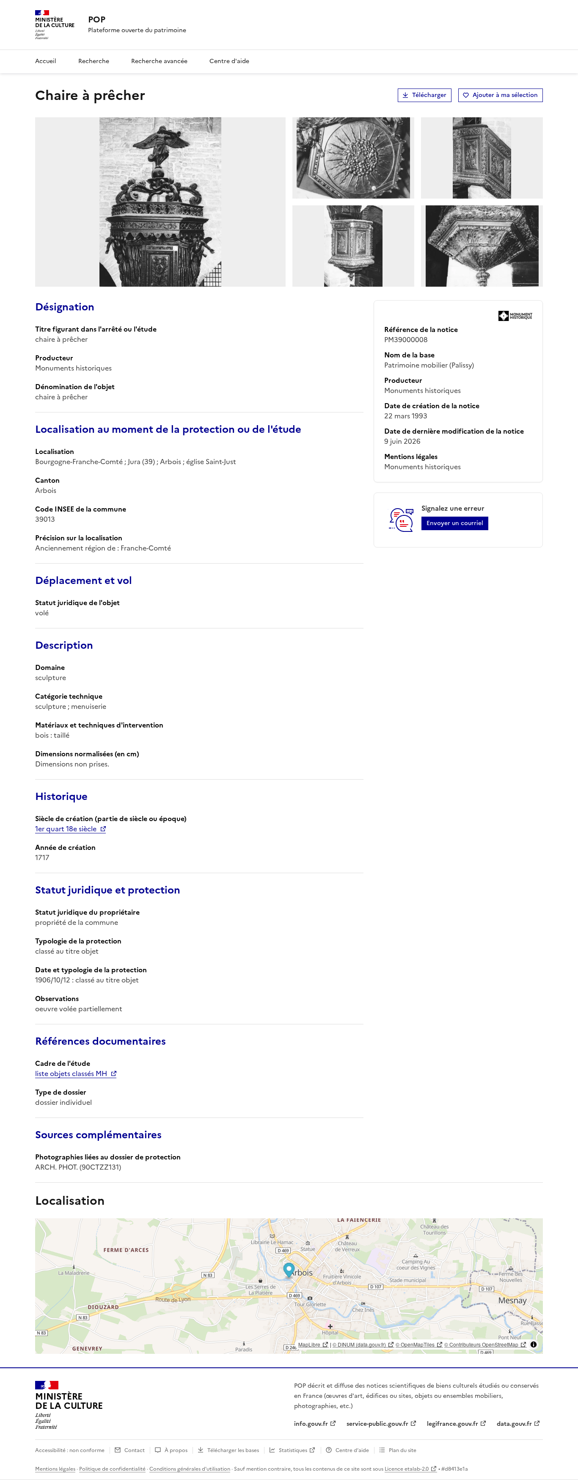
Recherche (93, 61)
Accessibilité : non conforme (70, 1450)
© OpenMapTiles (415, 1344)
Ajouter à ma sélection (505, 95)
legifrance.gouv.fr (452, 1423)
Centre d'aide (229, 61)
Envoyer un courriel (455, 523)
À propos (176, 1450)
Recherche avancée (159, 61)
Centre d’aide (352, 1450)
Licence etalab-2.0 (407, 1469)
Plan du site (402, 1450)
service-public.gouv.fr (377, 1423)
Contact (134, 1450)
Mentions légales (55, 1469)
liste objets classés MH (71, 1073)
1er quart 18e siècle (65, 829)
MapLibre (309, 1344)
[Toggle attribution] (533, 1344)
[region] (289, 1286)
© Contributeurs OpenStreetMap (481, 1344)
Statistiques (293, 1450)
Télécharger (429, 95)
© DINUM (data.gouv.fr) (359, 1344)
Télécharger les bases (233, 1450)
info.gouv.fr (311, 1423)
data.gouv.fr (514, 1423)
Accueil (45, 61)
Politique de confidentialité (112, 1469)
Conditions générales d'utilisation (189, 1469)
